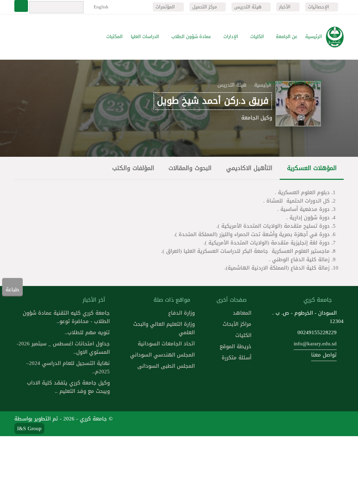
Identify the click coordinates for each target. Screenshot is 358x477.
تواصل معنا (324, 355)
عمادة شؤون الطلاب (191, 36)
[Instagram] (286, 424)
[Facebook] (336, 424)
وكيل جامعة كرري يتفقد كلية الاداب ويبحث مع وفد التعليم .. (68, 387)
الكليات (257, 36)
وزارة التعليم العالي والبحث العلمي (164, 328)
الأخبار (285, 6)
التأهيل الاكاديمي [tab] (249, 168)
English (100, 6)
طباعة (12, 289)
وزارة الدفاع (181, 313)
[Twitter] (320, 424)
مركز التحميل (205, 6)
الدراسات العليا (145, 36)
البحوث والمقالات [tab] (190, 168)
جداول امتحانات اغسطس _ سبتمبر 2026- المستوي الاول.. (63, 348)
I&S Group (29, 428)
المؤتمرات (166, 6)
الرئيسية (313, 36)
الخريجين (274, 82)
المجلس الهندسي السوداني (162, 355)
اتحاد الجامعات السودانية (166, 343)
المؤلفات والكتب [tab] (133, 168)
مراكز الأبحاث (237, 324)
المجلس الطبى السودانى (166, 366)
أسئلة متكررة (236, 357)
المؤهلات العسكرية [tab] (312, 168)
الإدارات (230, 36)
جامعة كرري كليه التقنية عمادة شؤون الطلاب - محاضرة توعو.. (66, 317)
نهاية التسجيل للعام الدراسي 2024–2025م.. (68, 367)
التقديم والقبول (306, 82)
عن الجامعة (287, 36)
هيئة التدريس (248, 6)
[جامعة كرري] (335, 37)
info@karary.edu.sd (315, 343)
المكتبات (114, 36)
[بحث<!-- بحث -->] (21, 6)
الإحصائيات (319, 6)
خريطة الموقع (235, 346)
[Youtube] (303, 424)
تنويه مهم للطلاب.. (87, 332)
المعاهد (242, 313)
